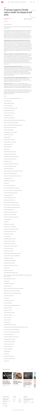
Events (14, 401)
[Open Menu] (34, 2)
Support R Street (20, 400)
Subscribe (32, 402)
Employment (19, 399)
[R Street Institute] (2, 2)
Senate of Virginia (5, 385)
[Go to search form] (31, 2)
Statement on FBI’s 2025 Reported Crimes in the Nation (17, 382)
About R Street (19, 398)
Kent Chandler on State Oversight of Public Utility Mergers (7, 382)
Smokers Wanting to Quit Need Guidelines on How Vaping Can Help (27, 384)
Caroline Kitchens (8, 18)
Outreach (14, 400)
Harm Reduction (30, 380)
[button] (30, 19)
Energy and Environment (6, 380)
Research (14, 398)
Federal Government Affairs (27, 380)
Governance (7, 21)
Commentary (14, 399)
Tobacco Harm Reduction (29, 381)
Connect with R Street (19, 402)
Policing (16, 380)
